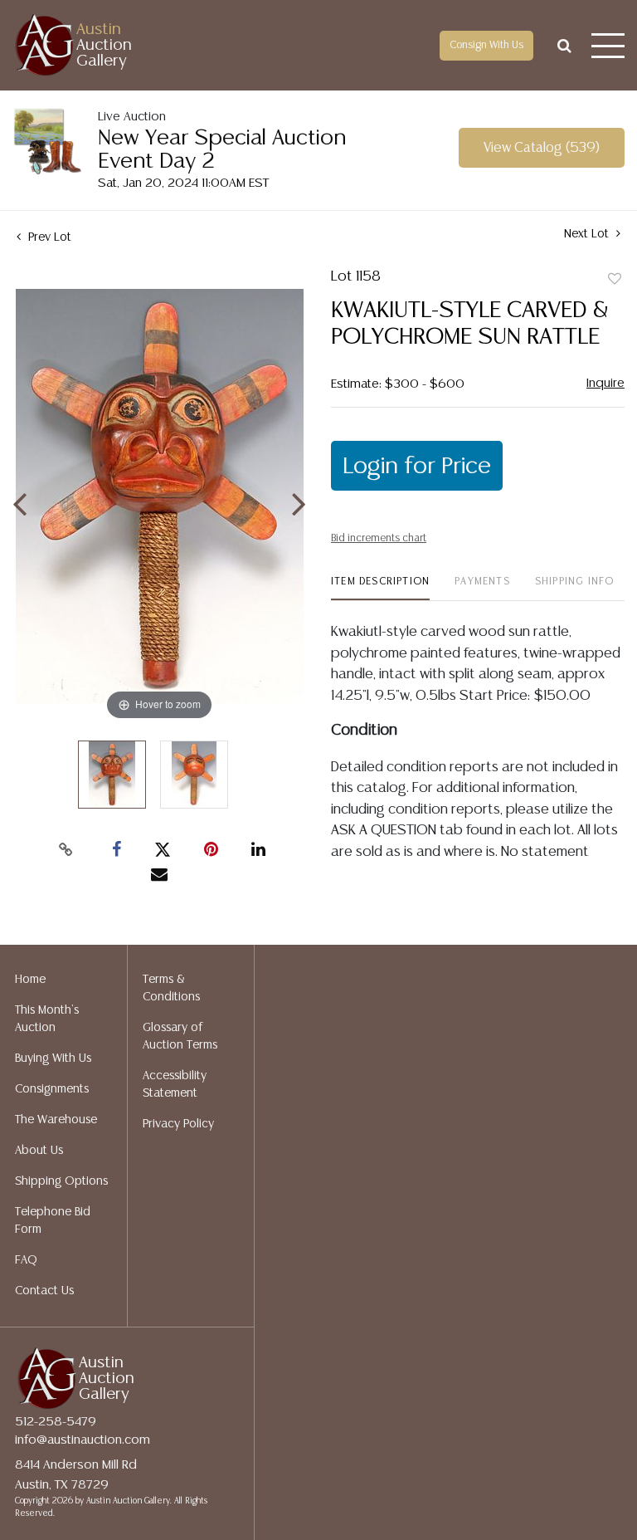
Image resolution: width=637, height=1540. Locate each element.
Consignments (52, 1089)
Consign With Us (486, 45)
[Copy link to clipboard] (66, 850)
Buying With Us (53, 1058)
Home (30, 979)
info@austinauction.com (82, 1440)
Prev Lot (48, 237)
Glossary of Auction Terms (180, 1036)
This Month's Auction (47, 1019)
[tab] (380, 588)
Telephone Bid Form (52, 1220)
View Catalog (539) (542, 148)
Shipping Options (61, 1181)
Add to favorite (615, 279)
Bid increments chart (378, 538)
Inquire (605, 383)
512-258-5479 (55, 1421)
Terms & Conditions (171, 988)
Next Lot (588, 234)
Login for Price (417, 466)
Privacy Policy (178, 1124)
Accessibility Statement (175, 1084)
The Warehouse (56, 1120)
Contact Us (44, 1291)
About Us (39, 1150)
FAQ (26, 1260)
